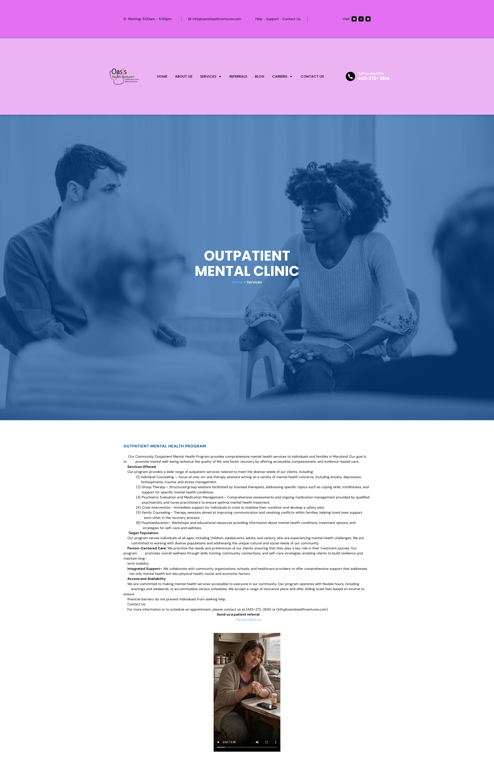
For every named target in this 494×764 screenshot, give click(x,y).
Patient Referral (248, 619)
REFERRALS (238, 76)
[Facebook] (354, 18)
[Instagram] (361, 18)
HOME (162, 76)
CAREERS (279, 76)
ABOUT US (183, 76)
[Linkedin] (367, 18)
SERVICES (208, 76)
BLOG (259, 76)
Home (237, 282)
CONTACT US (312, 76)
